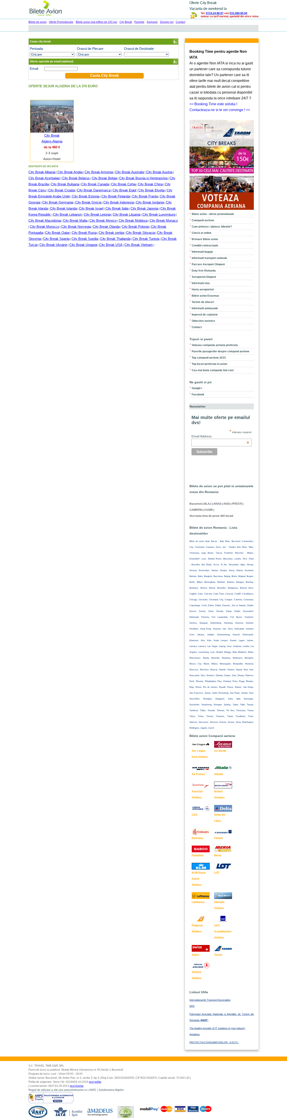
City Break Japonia (144, 208)
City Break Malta (75, 220)
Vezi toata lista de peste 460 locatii (211, 515)
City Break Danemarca (94, 190)
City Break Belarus (76, 178)
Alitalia (218, 774)
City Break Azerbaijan (44, 178)
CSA (195, 814)
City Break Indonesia (118, 202)
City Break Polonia (135, 226)
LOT (216, 872)
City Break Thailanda (115, 239)
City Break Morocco (44, 226)
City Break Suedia (85, 239)
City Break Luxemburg (158, 214)
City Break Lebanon (67, 214)
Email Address (220, 436)
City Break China (150, 184)
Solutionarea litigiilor (111, 1090)
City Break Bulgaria (65, 184)
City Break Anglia (70, 172)
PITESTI (237, 503)
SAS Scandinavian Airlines (222, 931)
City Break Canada (95, 184)
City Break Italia (116, 208)
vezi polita (95, 1081)
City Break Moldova (133, 220)
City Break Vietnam (138, 245)
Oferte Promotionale (61, 22)
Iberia (217, 855)
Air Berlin (220, 750)
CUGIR (208, 509)
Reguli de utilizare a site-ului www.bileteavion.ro (57, 1090)
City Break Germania (57, 202)
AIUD (226, 503)
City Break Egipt (124, 190)
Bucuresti (195, 503)
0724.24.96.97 (215, 13)
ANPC (93, 1090)
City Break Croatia (61, 190)
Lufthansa (198, 902)
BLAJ (207, 503)
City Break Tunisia (146, 239)
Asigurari (152, 22)
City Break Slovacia (140, 233)
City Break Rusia (84, 233)
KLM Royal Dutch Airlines (199, 878)
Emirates (197, 838)
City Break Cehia (123, 184)
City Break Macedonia (44, 220)
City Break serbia (111, 233)
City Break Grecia (88, 202)
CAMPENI (195, 509)
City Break (126, 22)
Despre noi (167, 22)
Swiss (195, 954)
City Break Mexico (103, 220)
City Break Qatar (57, 233)
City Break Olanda (106, 226)
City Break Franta (145, 196)
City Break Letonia (97, 214)
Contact (180, 22)
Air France (198, 774)
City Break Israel (91, 208)
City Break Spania (56, 239)
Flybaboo (197, 855)
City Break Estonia (85, 196)
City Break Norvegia (76, 226)
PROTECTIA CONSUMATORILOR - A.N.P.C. (214, 1042)
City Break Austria (159, 172)
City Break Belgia (104, 178)
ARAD (217, 503)
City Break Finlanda (115, 196)
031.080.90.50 (238, 13)
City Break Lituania (126, 214)
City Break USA (110, 245)
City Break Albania (41, 172)
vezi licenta (76, 1085)
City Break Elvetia (151, 190)
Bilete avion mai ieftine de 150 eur (96, 22)
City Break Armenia (99, 172)
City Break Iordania (150, 202)
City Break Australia (129, 172)
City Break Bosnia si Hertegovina (143, 178)
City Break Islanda (63, 208)
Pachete (139, 22)
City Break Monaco (164, 220)
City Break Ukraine (53, 245)
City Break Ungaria (83, 245)
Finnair (218, 838)
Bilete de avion (37, 22)
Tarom (218, 954)
